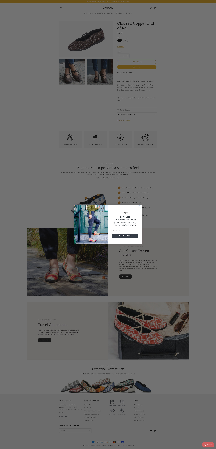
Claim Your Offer (125, 236)
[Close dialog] (139, 206)
